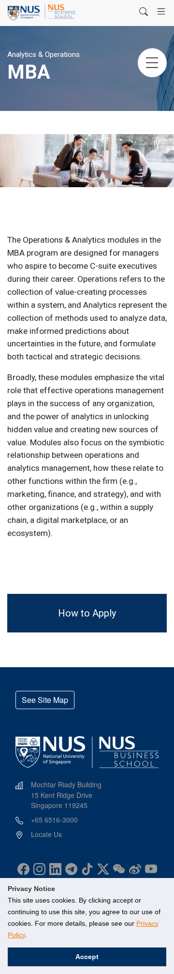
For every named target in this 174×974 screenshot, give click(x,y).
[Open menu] (161, 11)
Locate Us (46, 834)
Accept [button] (87, 956)
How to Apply (87, 613)
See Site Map (45, 699)
